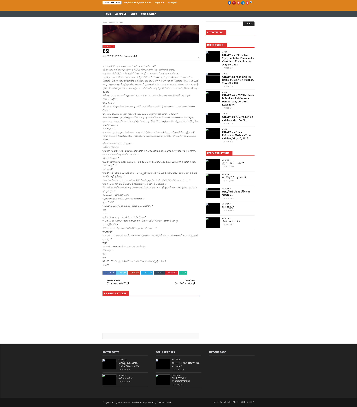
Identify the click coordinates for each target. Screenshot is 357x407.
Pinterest (172, 273)
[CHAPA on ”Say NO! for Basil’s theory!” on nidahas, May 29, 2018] (213, 78)
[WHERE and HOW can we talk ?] (163, 364)
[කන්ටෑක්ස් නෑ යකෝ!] (213, 178)
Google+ (135, 273)
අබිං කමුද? (228, 206)
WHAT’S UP (120, 14)
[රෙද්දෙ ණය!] (151, 309)
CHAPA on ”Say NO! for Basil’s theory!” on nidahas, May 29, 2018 (238, 80)
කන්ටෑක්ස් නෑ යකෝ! (234, 177)
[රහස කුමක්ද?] (184, 308)
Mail (184, 273)
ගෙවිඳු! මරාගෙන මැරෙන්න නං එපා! (137, 2)
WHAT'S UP (113, 22)
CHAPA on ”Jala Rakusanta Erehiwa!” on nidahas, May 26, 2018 (236, 135)
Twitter (122, 273)
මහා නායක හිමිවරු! (118, 282)
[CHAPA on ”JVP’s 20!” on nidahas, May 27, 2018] (213, 118)
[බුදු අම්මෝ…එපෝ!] (213, 164)
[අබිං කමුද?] (213, 208)
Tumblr (160, 273)
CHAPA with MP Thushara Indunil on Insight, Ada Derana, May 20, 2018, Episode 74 (238, 100)
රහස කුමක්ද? (173, 2)
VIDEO (134, 14)
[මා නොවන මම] (213, 222)
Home (108, 14)
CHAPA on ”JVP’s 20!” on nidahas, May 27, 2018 (237, 118)
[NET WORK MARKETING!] (163, 379)
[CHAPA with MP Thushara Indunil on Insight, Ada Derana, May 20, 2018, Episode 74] (213, 96)
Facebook (109, 273)
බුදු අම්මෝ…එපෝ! (233, 163)
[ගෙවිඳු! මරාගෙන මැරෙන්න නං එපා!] (117, 309)
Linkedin (148, 273)
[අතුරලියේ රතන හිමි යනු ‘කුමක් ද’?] (213, 193)
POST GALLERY (148, 14)
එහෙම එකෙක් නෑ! (185, 282)
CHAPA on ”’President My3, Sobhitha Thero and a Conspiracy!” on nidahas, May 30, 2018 (238, 59)
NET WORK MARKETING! (181, 380)
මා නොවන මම (231, 221)
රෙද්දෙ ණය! (159, 2)
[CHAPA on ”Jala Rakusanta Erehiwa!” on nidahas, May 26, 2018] (213, 133)
